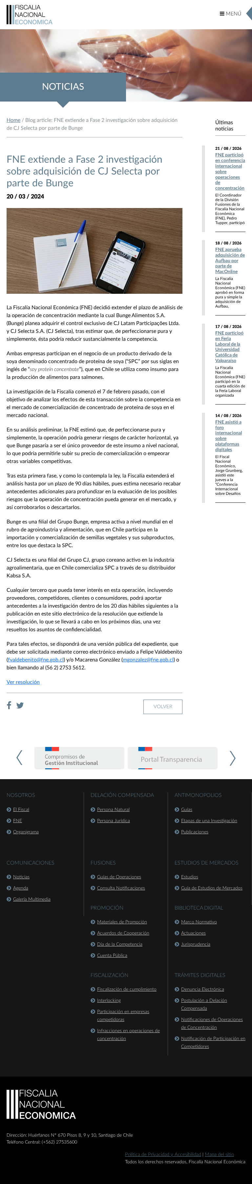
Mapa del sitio (219, 1154)
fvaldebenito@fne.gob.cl (36, 659)
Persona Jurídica (113, 821)
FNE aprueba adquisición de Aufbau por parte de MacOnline (230, 260)
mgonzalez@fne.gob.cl (148, 659)
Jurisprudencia (195, 944)
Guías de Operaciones (119, 877)
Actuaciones (193, 933)
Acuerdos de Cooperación (123, 933)
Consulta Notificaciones (121, 888)
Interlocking (109, 1000)
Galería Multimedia (32, 899)
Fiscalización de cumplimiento (127, 989)
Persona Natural (113, 809)
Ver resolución (23, 682)
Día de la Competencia (119, 944)
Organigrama (26, 832)
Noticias (21, 877)
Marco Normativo (199, 922)
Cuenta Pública (112, 955)
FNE (17, 821)
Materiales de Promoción (122, 922)
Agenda (20, 888)
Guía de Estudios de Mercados (211, 888)
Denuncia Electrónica (202, 989)
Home (13, 120)
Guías (186, 809)
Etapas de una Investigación (209, 821)
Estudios (189, 877)
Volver (163, 706)
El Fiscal (21, 809)
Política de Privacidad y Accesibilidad (163, 1154)
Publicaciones (194, 832)
